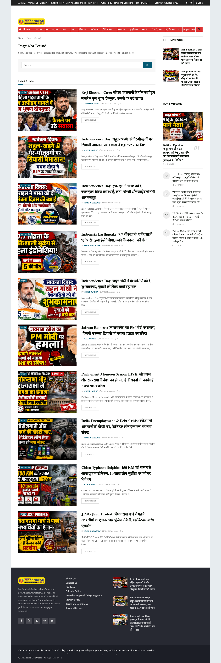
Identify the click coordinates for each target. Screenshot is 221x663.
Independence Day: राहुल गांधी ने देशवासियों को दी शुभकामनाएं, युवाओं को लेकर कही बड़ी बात (116, 283)
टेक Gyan (156, 29)
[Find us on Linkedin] (52, 621)
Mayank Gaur (90, 339)
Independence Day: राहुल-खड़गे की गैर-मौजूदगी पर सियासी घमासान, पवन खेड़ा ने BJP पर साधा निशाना (116, 142)
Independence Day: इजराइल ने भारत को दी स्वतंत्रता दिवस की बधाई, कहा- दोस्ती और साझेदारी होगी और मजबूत (118, 191)
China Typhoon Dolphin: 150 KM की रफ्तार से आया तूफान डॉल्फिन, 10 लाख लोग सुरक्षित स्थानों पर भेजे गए (116, 473)
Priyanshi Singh (91, 104)
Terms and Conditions (123, 2)
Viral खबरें (108, 29)
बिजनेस (82, 29)
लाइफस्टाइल (189, 29)
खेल (64, 29)
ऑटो (144, 29)
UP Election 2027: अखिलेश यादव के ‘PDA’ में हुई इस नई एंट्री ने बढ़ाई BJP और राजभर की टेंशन (187, 217)
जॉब (73, 29)
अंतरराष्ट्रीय (52, 29)
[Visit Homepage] (31, 21)
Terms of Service (142, 2)
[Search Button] (199, 29)
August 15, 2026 (109, 104)
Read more (91, 119)
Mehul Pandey (91, 150)
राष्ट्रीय (38, 29)
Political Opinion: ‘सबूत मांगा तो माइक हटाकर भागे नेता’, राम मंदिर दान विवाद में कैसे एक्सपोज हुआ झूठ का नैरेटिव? (176, 152)
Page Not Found (34, 38)
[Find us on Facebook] (186, 3)
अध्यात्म (121, 29)
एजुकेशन (134, 29)
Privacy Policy (106, 2)
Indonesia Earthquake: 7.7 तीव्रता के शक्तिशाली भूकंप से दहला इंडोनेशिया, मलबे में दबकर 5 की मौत (116, 237)
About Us (22, 2)
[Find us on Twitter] (29, 621)
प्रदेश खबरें (171, 29)
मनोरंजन (95, 29)
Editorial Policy (57, 2)
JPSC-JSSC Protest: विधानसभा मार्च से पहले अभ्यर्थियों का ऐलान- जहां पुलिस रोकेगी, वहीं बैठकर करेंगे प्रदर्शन (117, 519)
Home (26, 29)
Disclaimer (44, 2)
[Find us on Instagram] (191, 3)
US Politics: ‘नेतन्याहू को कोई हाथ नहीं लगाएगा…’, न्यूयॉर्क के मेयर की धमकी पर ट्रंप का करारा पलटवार (186, 177)
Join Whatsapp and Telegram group (82, 2)
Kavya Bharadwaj (92, 203)
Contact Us (33, 2)
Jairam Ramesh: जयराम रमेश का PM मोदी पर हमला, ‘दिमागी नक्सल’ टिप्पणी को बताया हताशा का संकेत (118, 330)
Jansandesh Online (33, 658)
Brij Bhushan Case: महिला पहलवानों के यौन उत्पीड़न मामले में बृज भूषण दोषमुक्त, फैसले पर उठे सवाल (118, 95)
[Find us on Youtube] (45, 621)
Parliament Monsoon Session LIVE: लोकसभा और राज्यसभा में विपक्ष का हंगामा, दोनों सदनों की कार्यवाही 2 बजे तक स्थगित (117, 379)
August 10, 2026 (108, 391)
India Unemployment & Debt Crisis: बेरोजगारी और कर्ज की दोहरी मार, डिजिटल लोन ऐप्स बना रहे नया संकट (116, 426)
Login (200, 2)
